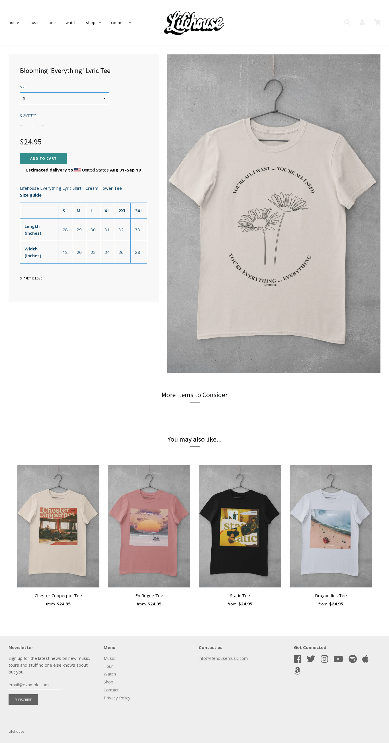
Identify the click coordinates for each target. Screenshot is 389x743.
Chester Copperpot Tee (58, 595)
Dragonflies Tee (331, 595)
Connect (119, 22)
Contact (111, 690)
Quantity (28, 115)
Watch (71, 22)
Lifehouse (16, 731)
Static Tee (240, 595)
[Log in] (362, 22)
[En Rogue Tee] (149, 527)
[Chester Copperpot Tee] (58, 527)
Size (23, 87)
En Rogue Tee (149, 595)
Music (33, 22)
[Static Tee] (240, 527)
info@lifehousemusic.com (223, 658)
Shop (91, 22)
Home (14, 22)
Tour (52, 22)
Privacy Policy (117, 698)
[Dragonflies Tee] (331, 527)
